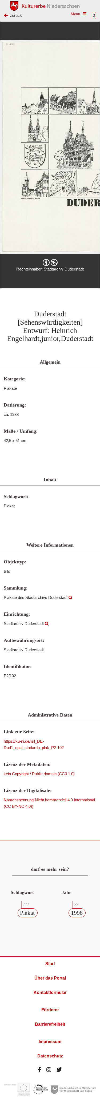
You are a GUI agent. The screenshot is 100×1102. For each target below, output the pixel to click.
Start (50, 963)
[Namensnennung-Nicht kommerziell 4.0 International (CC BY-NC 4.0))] (50, 262)
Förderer (50, 1010)
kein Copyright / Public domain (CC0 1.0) (39, 773)
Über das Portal (50, 978)
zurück (16, 15)
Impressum (50, 1041)
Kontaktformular (50, 992)
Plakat (27, 912)
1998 (77, 912)
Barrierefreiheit (50, 1024)
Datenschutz (50, 1056)
